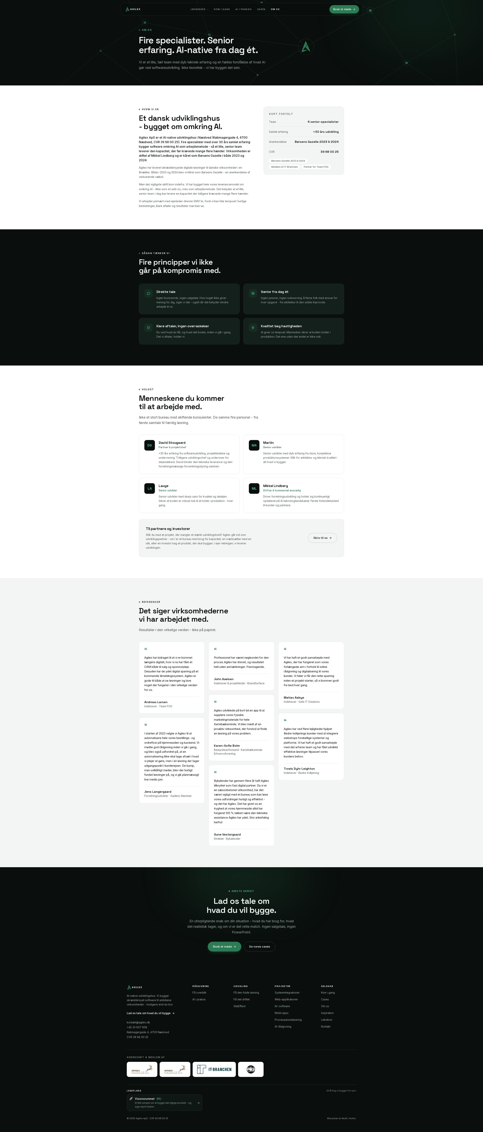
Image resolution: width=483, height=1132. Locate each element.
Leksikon (326, 1019)
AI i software (282, 1006)
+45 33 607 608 (137, 1027)
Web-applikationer (286, 999)
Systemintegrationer (287, 992)
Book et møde (344, 9)
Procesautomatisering (288, 1019)
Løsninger (198, 9)
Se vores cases (259, 946)
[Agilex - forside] (132, 9)
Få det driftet (242, 999)
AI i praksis (243, 9)
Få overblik (199, 992)
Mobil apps (281, 1012)
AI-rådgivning (283, 1026)
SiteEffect (239, 1006)
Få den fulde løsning (246, 992)
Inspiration (327, 1012)
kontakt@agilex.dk (138, 1022)
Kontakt (325, 1026)
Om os (275, 9)
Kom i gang (222, 9)
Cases (261, 9)
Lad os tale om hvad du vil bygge (151, 1013)
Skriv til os (322, 538)
